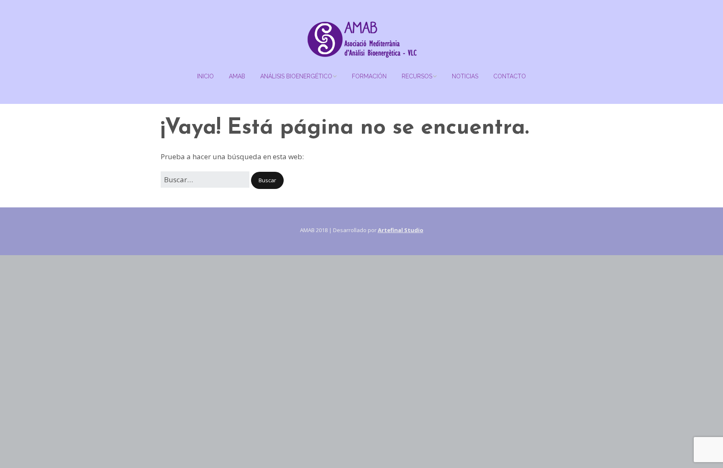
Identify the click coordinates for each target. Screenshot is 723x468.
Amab (237, 76)
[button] (267, 180)
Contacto (509, 76)
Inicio (205, 76)
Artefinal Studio (400, 230)
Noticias (465, 76)
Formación (369, 76)
